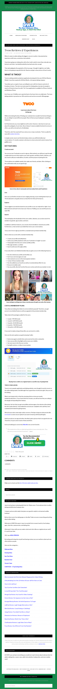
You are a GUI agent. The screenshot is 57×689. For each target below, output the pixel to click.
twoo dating (21, 470)
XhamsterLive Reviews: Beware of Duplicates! (17, 615)
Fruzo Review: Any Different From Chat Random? (18, 626)
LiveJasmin (8, 414)
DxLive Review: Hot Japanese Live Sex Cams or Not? (19, 598)
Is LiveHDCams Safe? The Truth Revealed (16, 591)
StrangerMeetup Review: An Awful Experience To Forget (20, 601)
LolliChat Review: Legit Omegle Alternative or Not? (18, 605)
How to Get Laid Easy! (11, 584)
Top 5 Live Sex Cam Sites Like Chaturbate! (16, 587)
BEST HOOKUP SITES (24, 669)
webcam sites (42, 644)
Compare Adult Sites (28, 22)
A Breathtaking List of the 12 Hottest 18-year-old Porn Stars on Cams (23, 580)
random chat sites (15, 134)
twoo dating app (29, 470)
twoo (9, 470)
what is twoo (48, 470)
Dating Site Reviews (21, 469)
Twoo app (14, 470)
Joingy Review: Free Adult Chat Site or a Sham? (17, 612)
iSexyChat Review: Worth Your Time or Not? (17, 619)
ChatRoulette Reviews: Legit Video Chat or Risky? (18, 622)
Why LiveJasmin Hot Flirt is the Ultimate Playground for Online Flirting (24, 577)
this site (25, 424)
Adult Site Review (11, 469)
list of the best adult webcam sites (29, 483)
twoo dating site (39, 470)
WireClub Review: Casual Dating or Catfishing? (17, 608)
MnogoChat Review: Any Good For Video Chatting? (18, 594)
